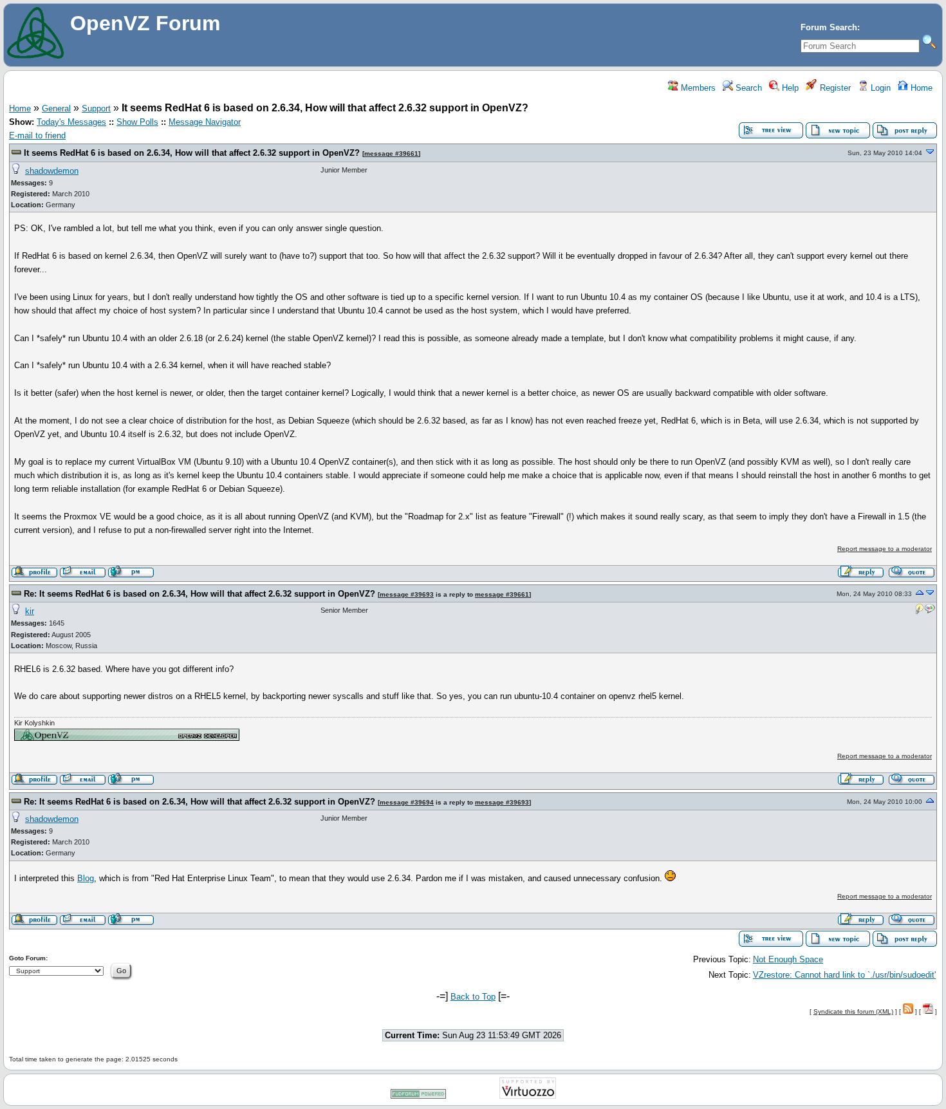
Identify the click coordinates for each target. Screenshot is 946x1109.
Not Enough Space (788, 959)
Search (747, 88)
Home (920, 88)
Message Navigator (205, 122)
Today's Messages (71, 122)
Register (834, 88)
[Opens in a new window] (126, 738)
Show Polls (137, 122)
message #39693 (407, 594)
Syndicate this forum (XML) (853, 1011)
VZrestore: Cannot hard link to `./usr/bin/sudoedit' (844, 975)
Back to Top (473, 997)
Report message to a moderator (884, 548)
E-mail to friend (37, 135)
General (56, 108)
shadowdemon (52, 171)
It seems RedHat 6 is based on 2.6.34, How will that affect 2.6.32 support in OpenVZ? (192, 153)
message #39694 (407, 802)
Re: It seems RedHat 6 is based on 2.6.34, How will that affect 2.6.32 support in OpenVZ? (199, 594)
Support (96, 108)
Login (879, 88)
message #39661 (391, 153)
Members (697, 88)
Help (789, 88)
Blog (85, 878)
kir (29, 611)
